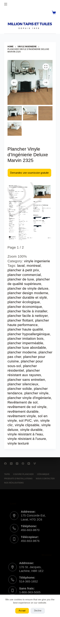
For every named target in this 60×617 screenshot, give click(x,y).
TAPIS (7, 474)
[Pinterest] (23, 463)
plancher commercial (24, 275)
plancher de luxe (21, 279)
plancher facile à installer (27, 311)
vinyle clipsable (27, 425)
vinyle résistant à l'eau (25, 434)
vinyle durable (31, 430)
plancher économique (25, 306)
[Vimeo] (34, 463)
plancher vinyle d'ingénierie (29, 398)
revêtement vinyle (22, 416)
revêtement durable (23, 411)
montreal (34, 265)
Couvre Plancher (23, 474)
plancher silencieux (23, 384)
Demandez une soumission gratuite (29, 172)
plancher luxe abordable (27, 347)
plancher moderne (22, 352)
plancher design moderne (28, 293)
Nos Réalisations (14, 483)
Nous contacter (45, 478)
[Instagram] (17, 463)
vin (36, 420)
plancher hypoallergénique (29, 334)
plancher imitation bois (26, 338)
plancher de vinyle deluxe (28, 288)
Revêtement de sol (23, 402)
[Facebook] (5, 463)
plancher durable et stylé (27, 297)
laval (21, 265)
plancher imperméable (25, 343)
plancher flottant (20, 320)
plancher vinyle (36, 393)
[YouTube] (29, 463)
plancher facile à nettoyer (28, 316)
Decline (37, 610)
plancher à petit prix (23, 270)
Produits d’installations (18, 478)
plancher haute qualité (25, 329)
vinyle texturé (18, 443)
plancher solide (20, 388)
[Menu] (5, 4)
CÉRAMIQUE (43, 474)
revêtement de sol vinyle (27, 407)
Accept (22, 610)
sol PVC (25, 420)
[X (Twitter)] (11, 463)
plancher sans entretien (26, 379)
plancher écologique (24, 302)
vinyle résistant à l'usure (27, 439)
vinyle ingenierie (37, 261)
